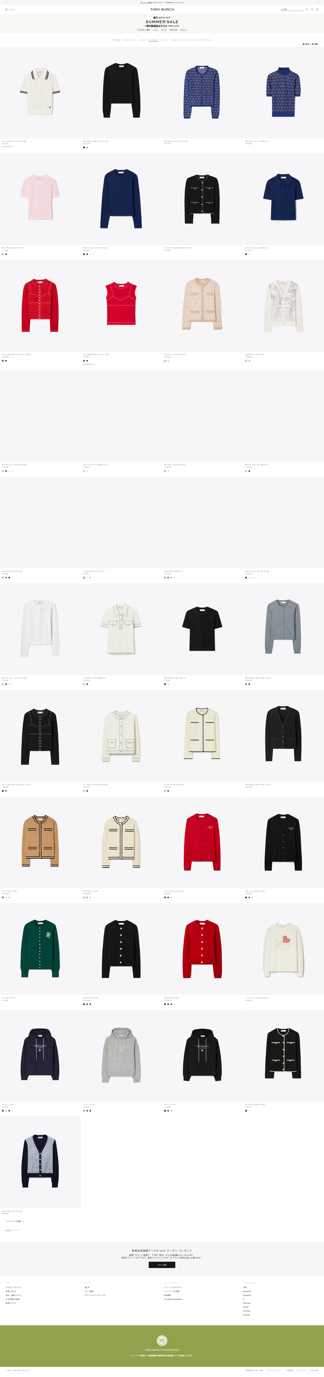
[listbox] (162, 1361)
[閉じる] (320, 1345)
